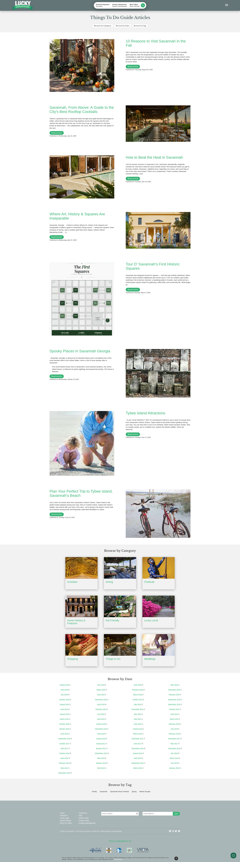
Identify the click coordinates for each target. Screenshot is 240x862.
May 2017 (174, 743)
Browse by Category (102, 26)
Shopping (72, 659)
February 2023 (101, 709)
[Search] (143, 5)
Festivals (149, 582)
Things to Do (113, 659)
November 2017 (174, 738)
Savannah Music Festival (119, 792)
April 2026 (65, 690)
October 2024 (137, 699)
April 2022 (174, 714)
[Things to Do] (120, 645)
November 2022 (138, 709)
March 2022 (64, 719)
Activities (72, 582)
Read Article (133, 67)
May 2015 (65, 768)
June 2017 (138, 743)
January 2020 (64, 729)
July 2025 (64, 694)
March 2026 (101, 690)
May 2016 (101, 758)
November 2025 (174, 690)
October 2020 (64, 724)
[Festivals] (158, 568)
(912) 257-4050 (66, 823)
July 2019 (174, 729)
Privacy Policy (84, 821)
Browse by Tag (140, 26)
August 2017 (101, 743)
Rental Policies (65, 821)
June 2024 (101, 704)
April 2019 (101, 734)
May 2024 (138, 704)
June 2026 (138, 685)
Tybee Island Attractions (145, 413)
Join (176, 814)
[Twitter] (176, 831)
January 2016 (101, 763)
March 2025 (137, 694)
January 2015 (174, 768)
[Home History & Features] (81, 606)
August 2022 (65, 714)
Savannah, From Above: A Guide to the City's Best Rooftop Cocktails (82, 109)
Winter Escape (144, 792)
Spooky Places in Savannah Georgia (80, 351)
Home (62, 813)
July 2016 (174, 753)
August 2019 (138, 729)
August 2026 (65, 685)
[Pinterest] (179, 831)
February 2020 (174, 724)
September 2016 (101, 753)
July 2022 (101, 714)
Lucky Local (151, 620)
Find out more (118, 859)
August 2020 (101, 724)
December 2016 (138, 748)
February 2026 (138, 690)
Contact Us (83, 813)
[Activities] (81, 568)
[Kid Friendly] (120, 606)
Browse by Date (122, 26)
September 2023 (174, 704)
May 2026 (174, 685)
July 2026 (101, 685)
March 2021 (174, 719)
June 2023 (64, 709)
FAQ (80, 815)
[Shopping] (81, 645)
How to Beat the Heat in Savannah (154, 157)
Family (94, 792)
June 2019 (64, 734)
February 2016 (64, 763)
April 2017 (65, 748)
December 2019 (101, 729)
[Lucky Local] (158, 606)
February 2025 (174, 694)
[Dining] (120, 568)
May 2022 (138, 714)
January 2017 (101, 748)
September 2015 (137, 763)
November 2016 (174, 748)
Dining (109, 582)
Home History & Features (76, 622)
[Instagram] (173, 831)
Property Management (87, 823)
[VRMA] (144, 850)
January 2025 (64, 699)
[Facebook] (170, 831)
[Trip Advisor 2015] (130, 850)
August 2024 (65, 704)
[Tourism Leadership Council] (96, 850)
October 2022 (174, 709)
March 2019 (137, 734)
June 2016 (64, 758)
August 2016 (138, 753)
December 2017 (138, 738)
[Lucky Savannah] (22, 5)
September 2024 (174, 699)
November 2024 (101, 699)
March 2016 (174, 758)
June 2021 (101, 719)
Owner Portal (84, 818)
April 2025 (101, 694)
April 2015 (101, 768)
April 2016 (138, 758)
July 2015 (174, 763)
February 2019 (174, 734)
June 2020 (138, 724)
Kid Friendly (112, 620)
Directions (64, 815)
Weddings (150, 659)
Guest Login (64, 818)
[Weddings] (158, 645)
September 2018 (64, 738)
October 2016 (64, 753)
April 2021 (138, 719)
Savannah (103, 792)
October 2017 (64, 743)
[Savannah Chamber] (109, 850)
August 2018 (101, 738)
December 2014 (64, 773)
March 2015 (137, 768)
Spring (134, 792)
